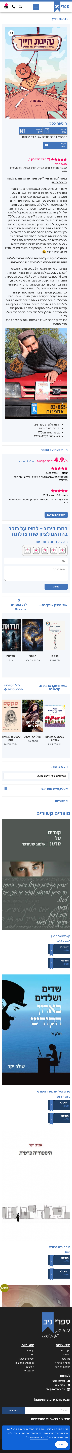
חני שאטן (55, 660)
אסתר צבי (33, 740)
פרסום (56, 586)
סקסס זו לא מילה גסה (10, 738)
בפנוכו (54, 656)
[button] (36, 7)
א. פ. (10, 660)
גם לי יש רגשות (32, 736)
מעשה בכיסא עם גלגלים (54, 738)
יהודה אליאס (10, 744)
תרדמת (10, 656)
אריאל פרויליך (32, 660)
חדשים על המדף (47, 167)
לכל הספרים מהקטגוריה (19, 606)
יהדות (19, 167)
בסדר (61, 1444)
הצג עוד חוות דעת (56, 514)
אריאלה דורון (54, 744)
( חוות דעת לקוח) (39, 159)
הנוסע (32, 656)
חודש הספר (30, 167)
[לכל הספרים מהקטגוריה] (19, 600)
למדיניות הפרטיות (39, 1437)
